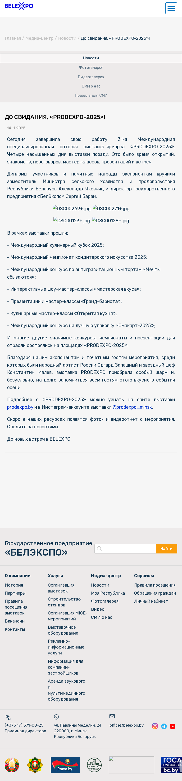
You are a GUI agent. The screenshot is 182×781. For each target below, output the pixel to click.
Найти (166, 548)
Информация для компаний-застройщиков (65, 667)
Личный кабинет (151, 601)
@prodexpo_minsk (132, 407)
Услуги (55, 575)
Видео (98, 609)
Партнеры (15, 593)
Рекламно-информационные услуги (66, 647)
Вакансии (15, 621)
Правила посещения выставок (16, 607)
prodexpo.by (20, 407)
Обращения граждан (155, 593)
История (14, 585)
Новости (67, 38)
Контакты (15, 629)
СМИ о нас (91, 86)
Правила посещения (155, 585)
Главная (13, 38)
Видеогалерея (91, 77)
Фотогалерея (91, 67)
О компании (18, 575)
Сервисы (144, 575)
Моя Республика (108, 593)
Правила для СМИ (91, 95)
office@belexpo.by (126, 725)
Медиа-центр (39, 38)
